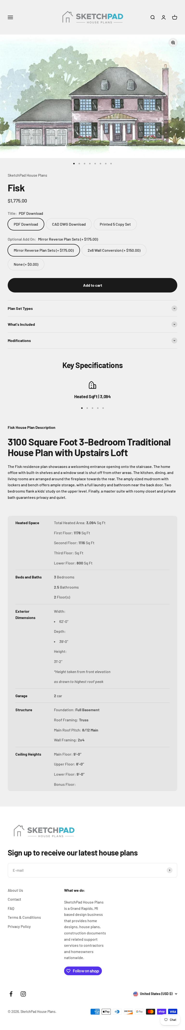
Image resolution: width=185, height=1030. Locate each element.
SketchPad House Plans (27, 175)
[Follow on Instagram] (23, 994)
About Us (15, 890)
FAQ (11, 908)
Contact (14, 899)
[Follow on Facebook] (11, 994)
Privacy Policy (19, 926)
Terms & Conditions (24, 917)
